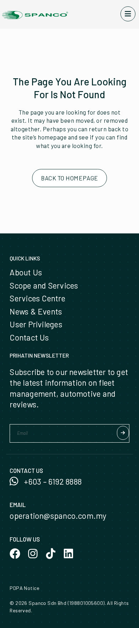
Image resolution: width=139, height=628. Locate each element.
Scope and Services (44, 285)
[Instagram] (32, 553)
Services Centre (37, 298)
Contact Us (29, 337)
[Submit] (123, 433)
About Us (26, 272)
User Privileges (36, 324)
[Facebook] (15, 553)
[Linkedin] (68, 553)
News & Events (36, 311)
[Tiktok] (50, 553)
